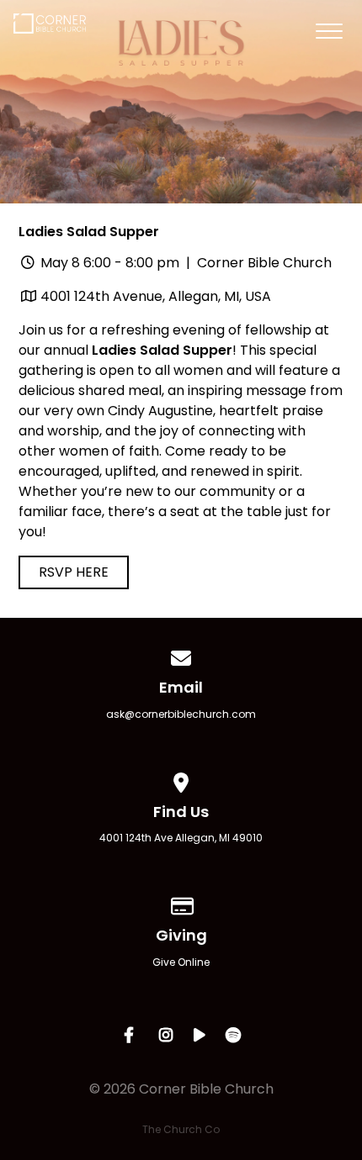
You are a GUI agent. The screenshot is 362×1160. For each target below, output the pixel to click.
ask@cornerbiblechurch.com (181, 714)
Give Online (181, 962)
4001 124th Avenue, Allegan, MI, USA (155, 296)
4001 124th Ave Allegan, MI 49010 (181, 837)
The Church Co (181, 1129)
